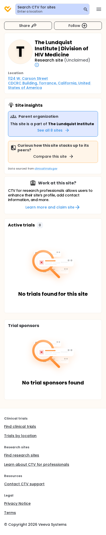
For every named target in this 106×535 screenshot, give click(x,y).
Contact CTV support (24, 484)
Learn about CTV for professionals (36, 464)
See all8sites (50, 130)
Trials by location (20, 435)
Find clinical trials (20, 426)
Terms (10, 512)
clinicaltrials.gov (45, 169)
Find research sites (21, 455)
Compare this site (50, 156)
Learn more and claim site (49, 207)
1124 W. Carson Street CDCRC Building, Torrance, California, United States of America (49, 83)
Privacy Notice (17, 503)
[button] (40, 225)
